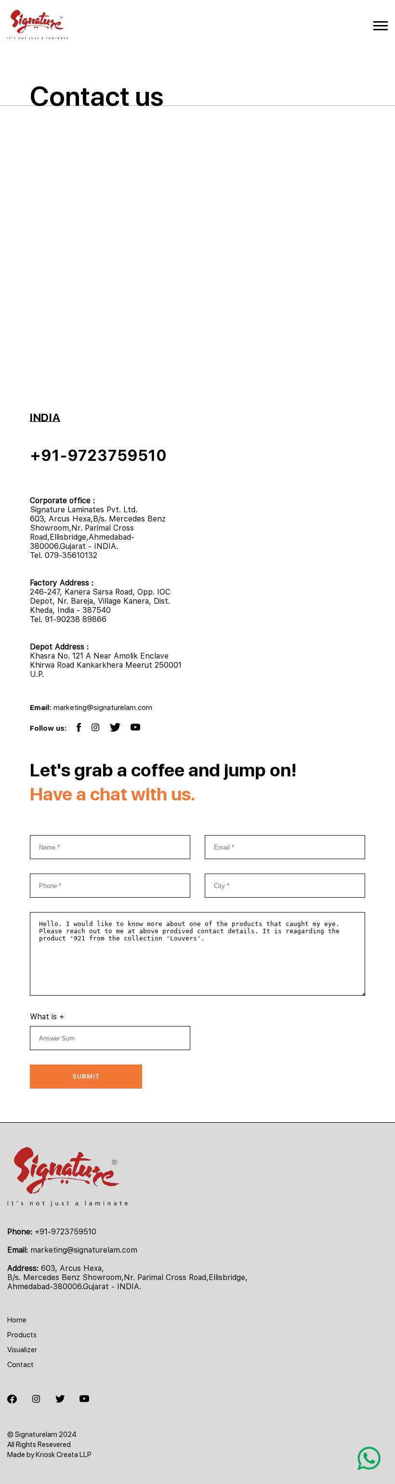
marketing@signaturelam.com (102, 707)
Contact (20, 1364)
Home (16, 1320)
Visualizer (22, 1349)
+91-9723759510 (98, 455)
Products (22, 1335)
